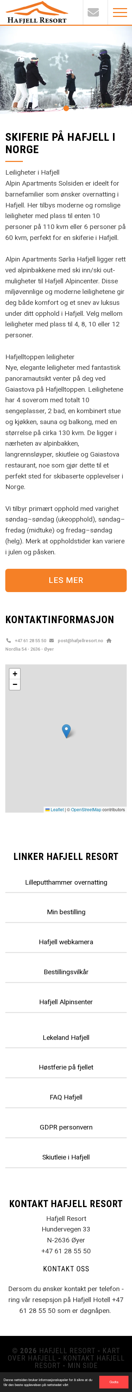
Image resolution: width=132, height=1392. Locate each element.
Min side (83, 1365)
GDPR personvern (66, 1127)
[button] (66, 108)
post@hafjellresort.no (80, 640)
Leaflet (57, 809)
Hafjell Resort (67, 1350)
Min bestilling (66, 912)
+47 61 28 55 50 (30, 640)
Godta (113, 1381)
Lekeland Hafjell (66, 1038)
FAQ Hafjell (66, 1097)
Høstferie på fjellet (66, 1067)
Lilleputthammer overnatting (66, 882)
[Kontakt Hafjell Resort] (95, 12)
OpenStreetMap (86, 809)
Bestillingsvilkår (66, 972)
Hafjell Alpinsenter (66, 1002)
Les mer (66, 580)
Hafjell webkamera (66, 942)
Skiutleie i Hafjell (66, 1157)
